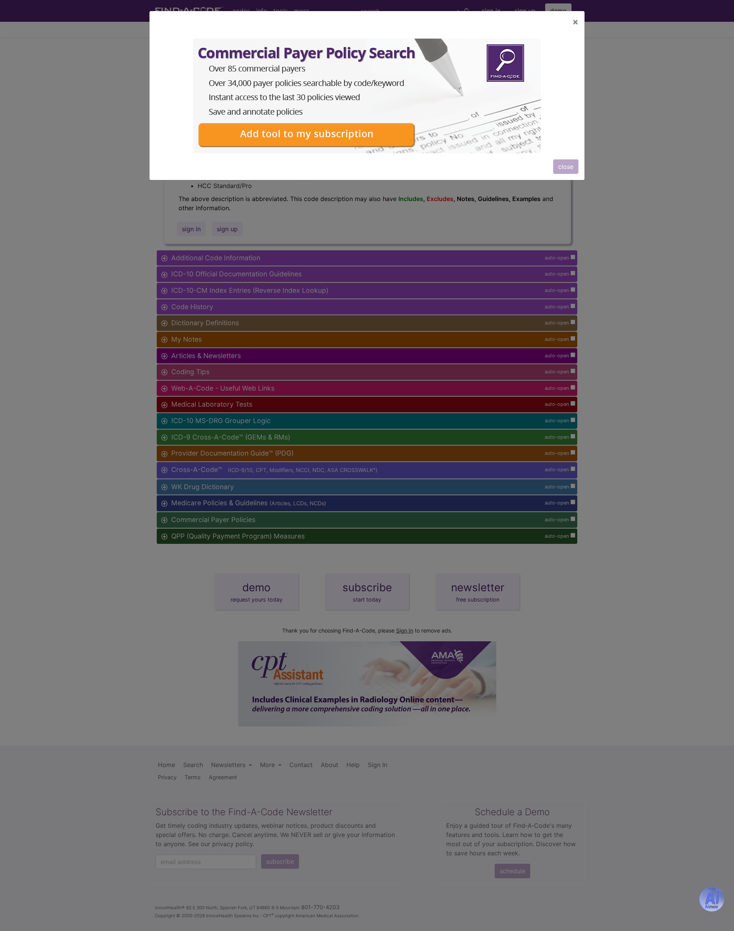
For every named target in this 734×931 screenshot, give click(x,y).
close (565, 166)
